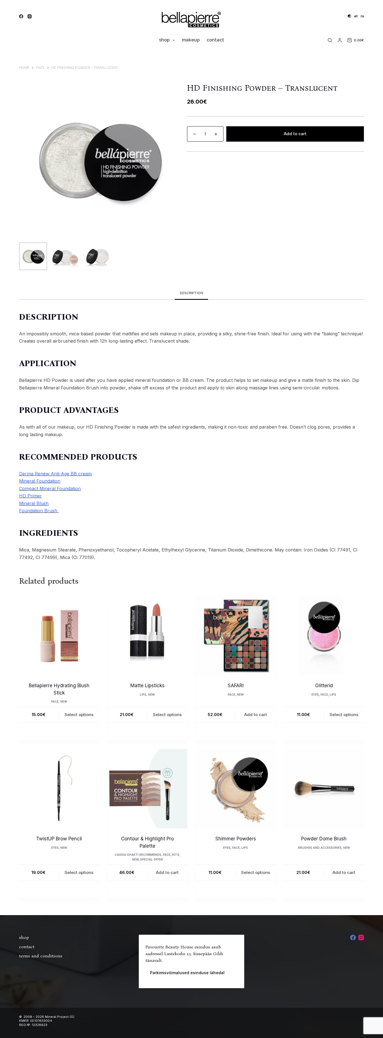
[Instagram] (29, 16)
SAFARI (236, 685)
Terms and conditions (40, 955)
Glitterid (324, 685)
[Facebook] (21, 16)
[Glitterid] (324, 635)
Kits (175, 854)
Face (55, 701)
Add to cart (295, 133)
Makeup (191, 40)
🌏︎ (349, 16)
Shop (164, 40)
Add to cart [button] (255, 714)
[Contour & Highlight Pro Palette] (147, 789)
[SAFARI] (236, 635)
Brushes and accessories (320, 847)
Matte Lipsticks (147, 685)
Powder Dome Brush (324, 838)
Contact (215, 40)
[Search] (330, 40)
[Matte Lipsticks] (147, 635)
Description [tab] (191, 293)
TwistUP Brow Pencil (59, 838)
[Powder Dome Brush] (324, 789)
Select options (78, 714)
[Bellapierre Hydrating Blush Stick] (59, 635)
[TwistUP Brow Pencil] (59, 789)
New (63, 701)
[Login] (340, 40)
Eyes (315, 694)
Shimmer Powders (235, 838)
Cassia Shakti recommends (138, 854)
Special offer (151, 859)
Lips (143, 694)
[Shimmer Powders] (236, 789)
